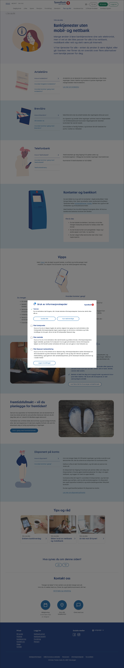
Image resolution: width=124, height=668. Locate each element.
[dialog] (62, 334)
